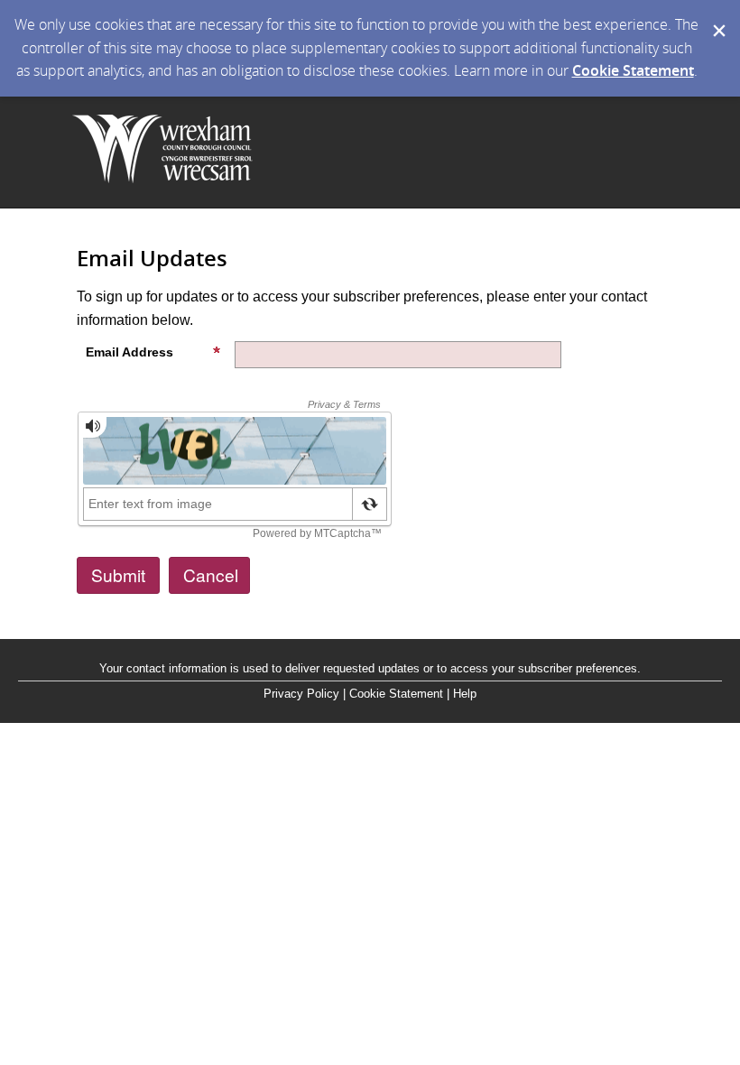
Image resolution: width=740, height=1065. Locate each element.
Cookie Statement (633, 70)
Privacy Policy (301, 693)
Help (464, 693)
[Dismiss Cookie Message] (717, 17)
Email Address (129, 352)
